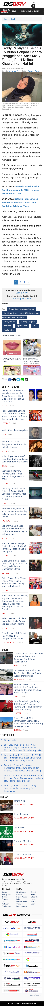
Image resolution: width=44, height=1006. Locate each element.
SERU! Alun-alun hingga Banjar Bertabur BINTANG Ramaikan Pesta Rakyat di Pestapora (14, 547)
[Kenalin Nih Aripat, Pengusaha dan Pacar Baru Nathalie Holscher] (35, 446)
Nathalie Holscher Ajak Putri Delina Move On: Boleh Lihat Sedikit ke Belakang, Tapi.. (20, 202)
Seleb (13, 19)
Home (6, 19)
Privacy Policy (7, 894)
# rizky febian (9, 330)
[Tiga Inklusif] (6, 832)
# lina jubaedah (9, 321)
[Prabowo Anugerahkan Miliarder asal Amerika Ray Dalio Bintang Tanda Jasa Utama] (35, 513)
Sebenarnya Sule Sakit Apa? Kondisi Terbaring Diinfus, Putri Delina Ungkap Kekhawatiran (15, 530)
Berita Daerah (21, 901)
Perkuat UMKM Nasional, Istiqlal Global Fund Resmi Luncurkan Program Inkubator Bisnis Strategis (27, 688)
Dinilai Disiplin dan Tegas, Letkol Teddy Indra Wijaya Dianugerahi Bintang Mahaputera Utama (14, 565)
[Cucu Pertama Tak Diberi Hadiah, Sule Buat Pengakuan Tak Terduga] (35, 638)
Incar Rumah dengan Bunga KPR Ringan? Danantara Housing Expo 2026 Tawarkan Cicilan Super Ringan (27, 705)
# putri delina (22, 326)
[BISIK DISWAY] (5, 11)
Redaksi (5, 897)
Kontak (4, 892)
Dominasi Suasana (22, 854)
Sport (33, 904)
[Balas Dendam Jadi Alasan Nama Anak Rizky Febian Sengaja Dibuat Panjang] (35, 623)
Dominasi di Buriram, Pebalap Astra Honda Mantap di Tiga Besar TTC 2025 (14, 475)
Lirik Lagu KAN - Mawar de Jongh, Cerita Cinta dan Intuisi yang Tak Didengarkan (19, 788)
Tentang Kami (5, 900)
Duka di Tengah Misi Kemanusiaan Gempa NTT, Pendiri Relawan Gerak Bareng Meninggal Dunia (28, 722)
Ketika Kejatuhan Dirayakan (15, 430)
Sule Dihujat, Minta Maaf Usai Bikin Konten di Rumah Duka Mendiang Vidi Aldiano (15, 459)
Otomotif (19, 904)
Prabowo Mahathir (22, 841)
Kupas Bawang (20, 814)
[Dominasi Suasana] (6, 859)
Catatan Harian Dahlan (30, 11)
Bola (18, 899)
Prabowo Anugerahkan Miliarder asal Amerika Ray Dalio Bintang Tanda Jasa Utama (14, 512)
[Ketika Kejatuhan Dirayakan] (35, 433)
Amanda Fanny (15, 71)
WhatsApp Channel (22, 298)
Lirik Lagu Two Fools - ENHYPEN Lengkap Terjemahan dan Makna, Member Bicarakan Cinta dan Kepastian (21, 748)
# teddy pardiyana (28, 321)
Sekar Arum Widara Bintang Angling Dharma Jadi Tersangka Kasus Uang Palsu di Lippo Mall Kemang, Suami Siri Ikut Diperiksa (15, 602)
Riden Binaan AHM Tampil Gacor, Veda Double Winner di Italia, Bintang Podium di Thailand (14, 582)
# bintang (7, 326)
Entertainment (21, 906)
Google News (22, 292)
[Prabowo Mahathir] (6, 846)
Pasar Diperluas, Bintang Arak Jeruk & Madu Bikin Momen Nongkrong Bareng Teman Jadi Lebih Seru (15, 415)
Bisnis (33, 894)
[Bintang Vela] (6, 805)
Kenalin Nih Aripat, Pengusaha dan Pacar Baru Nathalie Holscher (15, 444)
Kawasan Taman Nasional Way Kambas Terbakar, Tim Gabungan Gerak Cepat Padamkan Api (28, 657)
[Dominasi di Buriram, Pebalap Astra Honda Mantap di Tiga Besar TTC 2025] (35, 475)
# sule (35, 326)
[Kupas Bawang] (6, 819)
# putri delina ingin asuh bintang (21, 309)
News (14, 11)
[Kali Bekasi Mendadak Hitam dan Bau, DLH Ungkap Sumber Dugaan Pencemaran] (6, 675)
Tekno (33, 901)
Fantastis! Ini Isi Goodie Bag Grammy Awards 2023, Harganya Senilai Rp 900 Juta (21, 190)
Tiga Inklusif (19, 827)
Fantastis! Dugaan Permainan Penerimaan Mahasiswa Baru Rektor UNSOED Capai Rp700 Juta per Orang (21, 768)
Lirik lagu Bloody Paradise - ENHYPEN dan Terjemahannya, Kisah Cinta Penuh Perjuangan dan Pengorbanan (21, 758)
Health (33, 899)
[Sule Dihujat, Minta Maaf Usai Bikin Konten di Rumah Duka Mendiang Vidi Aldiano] (35, 461)
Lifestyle (34, 897)
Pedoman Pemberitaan (6, 905)
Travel (33, 892)
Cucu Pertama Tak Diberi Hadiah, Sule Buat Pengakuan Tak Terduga (14, 636)
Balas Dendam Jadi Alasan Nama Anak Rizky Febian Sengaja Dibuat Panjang (14, 621)
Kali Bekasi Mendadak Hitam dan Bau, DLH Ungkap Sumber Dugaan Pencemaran (28, 673)
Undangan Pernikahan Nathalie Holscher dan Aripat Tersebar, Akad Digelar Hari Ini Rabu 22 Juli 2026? (13, 396)
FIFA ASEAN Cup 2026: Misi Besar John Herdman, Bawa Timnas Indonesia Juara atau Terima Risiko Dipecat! (22, 778)
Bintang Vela (8, 740)
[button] (22, 35)
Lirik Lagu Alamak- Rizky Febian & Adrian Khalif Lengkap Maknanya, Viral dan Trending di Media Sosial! (14, 494)
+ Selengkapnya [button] (34, 995)
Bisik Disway (21, 892)
